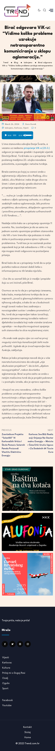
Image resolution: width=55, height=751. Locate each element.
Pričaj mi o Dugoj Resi (13, 673)
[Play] (5, 135)
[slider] (14, 135)
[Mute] (24, 135)
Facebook (7, 700)
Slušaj (27, 732)
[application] (17, 134)
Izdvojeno (9, 128)
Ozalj (5, 678)
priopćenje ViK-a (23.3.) (37, 148)
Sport (5, 688)
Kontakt (27, 727)
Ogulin (6, 683)
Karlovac (18, 128)
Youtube (6, 705)
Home (27, 737)
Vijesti (26, 128)
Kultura (6, 668)
